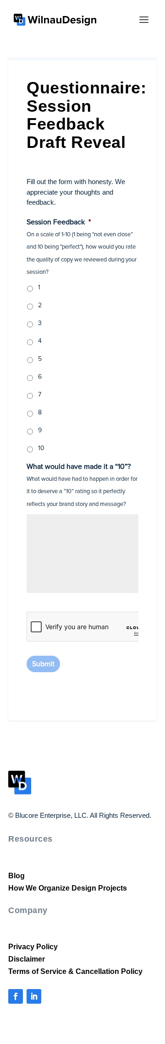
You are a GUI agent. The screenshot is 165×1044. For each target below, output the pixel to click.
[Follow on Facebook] (15, 996)
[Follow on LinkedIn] (34, 996)
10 (41, 448)
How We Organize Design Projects (64, 888)
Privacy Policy (31, 946)
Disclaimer (26, 959)
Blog (15, 875)
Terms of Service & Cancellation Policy (71, 971)
